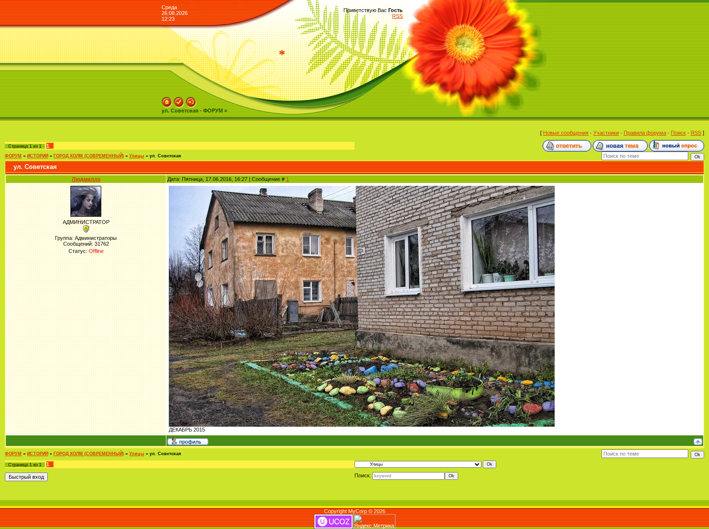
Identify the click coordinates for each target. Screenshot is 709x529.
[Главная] (167, 100)
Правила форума (645, 133)
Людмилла (86, 179)
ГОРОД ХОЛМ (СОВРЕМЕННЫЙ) (89, 155)
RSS (397, 16)
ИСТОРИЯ (37, 155)
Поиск (678, 133)
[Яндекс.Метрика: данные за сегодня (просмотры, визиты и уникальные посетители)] (374, 521)
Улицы (136, 155)
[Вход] (191, 100)
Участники (606, 133)
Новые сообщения (565, 133)
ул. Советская (165, 155)
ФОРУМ (13, 155)
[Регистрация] (179, 100)
